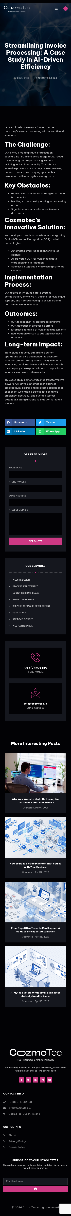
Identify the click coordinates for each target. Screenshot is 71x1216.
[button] (56, 8)
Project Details (18, 510)
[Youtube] (49, 1080)
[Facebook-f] (21, 1080)
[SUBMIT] (35, 1189)
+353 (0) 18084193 (35, 667)
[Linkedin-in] (35, 1080)
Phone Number (17, 482)
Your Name (15, 467)
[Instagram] (42, 1080)
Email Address (17, 496)
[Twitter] (28, 1080)
